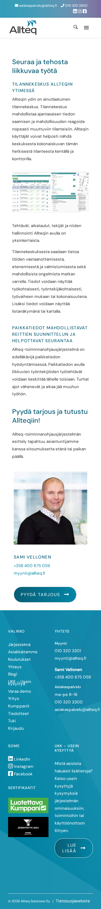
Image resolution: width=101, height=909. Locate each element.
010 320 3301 (68, 651)
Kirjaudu (16, 728)
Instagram (23, 766)
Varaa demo (19, 691)
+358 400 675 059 (32, 565)
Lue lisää (69, 848)
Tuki (12, 721)
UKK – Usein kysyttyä (19, 683)
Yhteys (15, 667)
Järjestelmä (19, 644)
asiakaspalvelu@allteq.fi (37, 5)
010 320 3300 (76, 5)
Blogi (12, 674)
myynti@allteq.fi (29, 573)
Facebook (23, 774)
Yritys (13, 698)
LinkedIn (21, 759)
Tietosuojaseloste (73, 901)
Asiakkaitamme (22, 652)
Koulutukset (19, 659)
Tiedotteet (18, 713)
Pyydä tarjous (40, 594)
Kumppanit (18, 706)
